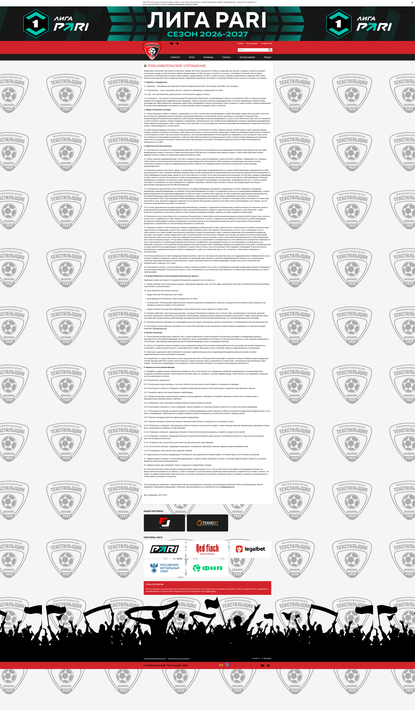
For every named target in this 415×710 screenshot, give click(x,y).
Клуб (191, 57)
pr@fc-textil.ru (211, 591)
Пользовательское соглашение (179, 658)
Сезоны (226, 57)
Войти (240, 43)
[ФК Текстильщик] (152, 51)
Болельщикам (247, 57)
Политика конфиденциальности (155, 658)
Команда (208, 57)
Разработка (256, 658)
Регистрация (252, 43)
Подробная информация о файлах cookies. (182, 4)
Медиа (267, 57)
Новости (175, 57)
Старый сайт (266, 43)
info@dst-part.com (160, 328)
